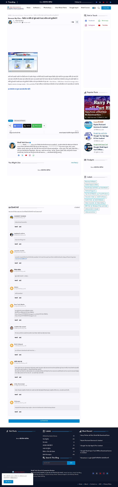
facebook (92, 20)
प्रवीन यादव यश (18, 361)
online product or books (91, 209)
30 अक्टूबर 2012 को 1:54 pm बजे (20, 385)
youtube (105, 25)
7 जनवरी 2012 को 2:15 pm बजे (20, 345)
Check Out (13, 477)
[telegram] (110, 2)
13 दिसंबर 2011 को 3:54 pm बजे (20, 328)
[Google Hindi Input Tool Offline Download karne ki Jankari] (88, 147)
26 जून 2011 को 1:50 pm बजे (19, 252)
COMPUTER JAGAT (20, 327)
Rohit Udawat (18, 344)
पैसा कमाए (58, 442)
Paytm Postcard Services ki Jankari (101, 126)
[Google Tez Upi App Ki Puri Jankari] (88, 136)
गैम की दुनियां (58, 439)
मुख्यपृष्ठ (10, 15)
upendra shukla (19, 250)
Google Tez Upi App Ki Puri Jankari (101, 137)
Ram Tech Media (19, 304)
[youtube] (103, 2)
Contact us (93, 484)
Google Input (74, 7)
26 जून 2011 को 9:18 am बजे (19, 217)
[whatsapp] (33, 156)
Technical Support (90, 190)
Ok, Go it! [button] (8, 481)
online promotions (90, 212)
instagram (92, 25)
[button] (94, 8)
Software (36, 7)
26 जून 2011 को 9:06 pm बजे (20, 288)
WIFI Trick (87, 206)
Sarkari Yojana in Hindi (91, 184)
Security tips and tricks (91, 187)
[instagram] (107, 2)
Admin (16, 287)
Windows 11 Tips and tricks (100, 206)
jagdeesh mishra (19, 233)
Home (28, 7)
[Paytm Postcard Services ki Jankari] (88, 125)
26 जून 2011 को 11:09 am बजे (20, 235)
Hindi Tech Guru (23, 142)
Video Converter (89, 203)
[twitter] (22, 156)
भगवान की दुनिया (58, 448)
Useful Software (101, 197)
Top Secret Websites (91, 193)
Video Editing (100, 203)
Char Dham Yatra (61, 7)
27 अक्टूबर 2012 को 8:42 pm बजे (20, 363)
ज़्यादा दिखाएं (74, 162)
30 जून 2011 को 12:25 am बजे (20, 306)
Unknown (17, 401)
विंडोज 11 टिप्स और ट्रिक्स (58, 451)
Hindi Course (85, 7)
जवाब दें (16, 226)
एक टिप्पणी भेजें (44, 421)
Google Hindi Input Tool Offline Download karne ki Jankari (101, 148)
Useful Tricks (88, 200)
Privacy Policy (107, 484)
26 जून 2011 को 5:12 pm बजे (19, 271)
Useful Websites (99, 200)
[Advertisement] (44, 39)
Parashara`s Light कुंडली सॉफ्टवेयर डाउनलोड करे (94, 458)
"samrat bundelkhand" (21, 258)
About (86, 484)
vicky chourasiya (19, 384)
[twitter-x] (100, 2)
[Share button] (44, 126)
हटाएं (20, 226)
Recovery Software (18, 15)
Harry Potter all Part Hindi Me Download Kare (94, 435)
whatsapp (105, 20)
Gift (100, 484)
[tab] (28, 7)
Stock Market (104, 187)
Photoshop (47, 7)
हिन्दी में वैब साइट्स (58, 454)
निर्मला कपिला (17, 269)
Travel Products (103, 193)
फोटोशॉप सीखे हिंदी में (58, 445)
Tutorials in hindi (89, 197)
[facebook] (96, 2)
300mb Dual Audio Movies (58, 436)
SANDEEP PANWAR (20, 216)
